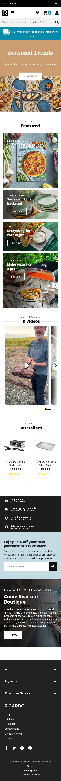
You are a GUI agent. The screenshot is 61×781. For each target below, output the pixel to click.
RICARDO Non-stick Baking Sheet (45, 463)
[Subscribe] (53, 566)
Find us (13, 634)
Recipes (9, 714)
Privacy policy (30, 770)
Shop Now (17, 211)
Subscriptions (12, 728)
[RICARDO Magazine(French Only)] (30, 160)
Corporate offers (13, 733)
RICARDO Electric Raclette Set (16, 463)
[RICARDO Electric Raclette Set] (15, 445)
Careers (9, 738)
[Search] (57, 22)
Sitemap (30, 766)
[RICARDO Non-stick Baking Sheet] (45, 445)
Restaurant (10, 723)
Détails (30, 500)
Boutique (9, 718)
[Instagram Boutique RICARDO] (22, 748)
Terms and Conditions (30, 774)
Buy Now (16, 243)
